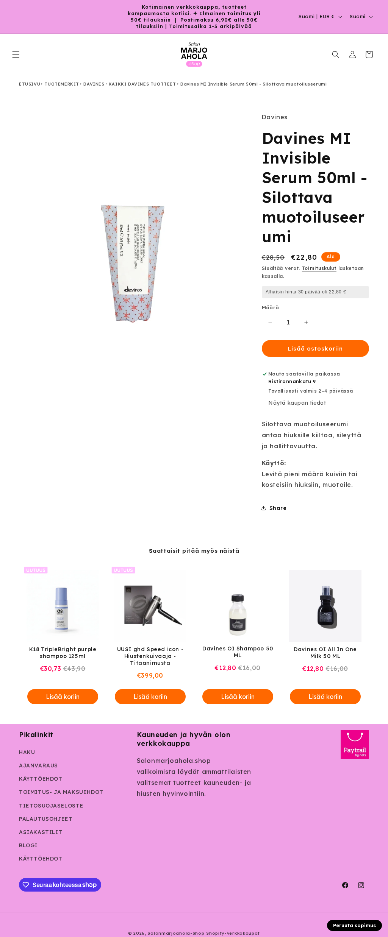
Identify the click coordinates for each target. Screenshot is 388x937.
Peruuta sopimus (354, 925)
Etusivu (29, 84)
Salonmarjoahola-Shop (175, 933)
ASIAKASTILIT (40, 832)
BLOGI (28, 845)
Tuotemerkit (61, 84)
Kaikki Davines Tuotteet (142, 84)
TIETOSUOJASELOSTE (51, 805)
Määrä (270, 307)
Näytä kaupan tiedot (297, 402)
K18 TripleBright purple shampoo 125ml (63, 652)
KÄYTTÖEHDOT (41, 778)
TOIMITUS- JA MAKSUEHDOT (61, 792)
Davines (93, 84)
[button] (16, 54)
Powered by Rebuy (194, 718)
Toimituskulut (319, 268)
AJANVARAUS (38, 765)
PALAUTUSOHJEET (45, 818)
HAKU (27, 752)
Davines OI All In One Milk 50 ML (325, 652)
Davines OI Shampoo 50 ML (237, 652)
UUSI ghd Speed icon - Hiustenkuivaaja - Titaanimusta (150, 656)
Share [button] (278, 508)
